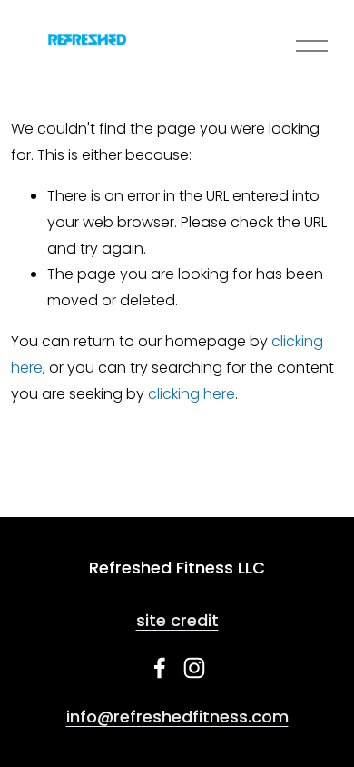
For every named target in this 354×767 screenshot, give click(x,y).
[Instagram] (194, 668)
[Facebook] (160, 668)
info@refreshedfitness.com (177, 716)
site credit (177, 620)
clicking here (191, 394)
